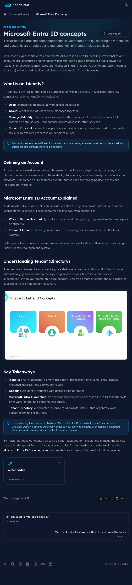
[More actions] (126, 34)
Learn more (14, 479)
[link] (34, 471)
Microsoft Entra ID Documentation (26, 450)
